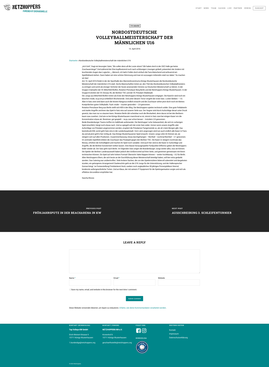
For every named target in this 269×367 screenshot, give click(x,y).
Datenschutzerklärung (178, 337)
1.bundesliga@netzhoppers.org (82, 342)
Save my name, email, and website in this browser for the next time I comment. (104, 289)
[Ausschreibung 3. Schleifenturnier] (201, 211)
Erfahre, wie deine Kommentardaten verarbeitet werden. (142, 308)
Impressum (174, 334)
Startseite (73, 60)
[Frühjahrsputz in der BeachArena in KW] (67, 211)
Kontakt (172, 330)
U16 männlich (135, 26)
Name (72, 278)
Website (161, 278)
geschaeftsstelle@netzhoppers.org (117, 342)
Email (116, 278)
